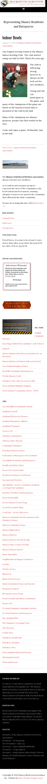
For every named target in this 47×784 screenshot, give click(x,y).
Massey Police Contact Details (15, 545)
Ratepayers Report (10, 589)
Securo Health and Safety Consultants (19, 598)
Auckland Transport (11, 426)
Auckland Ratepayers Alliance (15, 421)
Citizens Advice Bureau (12, 441)
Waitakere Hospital (10, 642)
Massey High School (11, 530)
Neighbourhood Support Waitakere (17, 559)
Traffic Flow (7, 633)
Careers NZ (7, 431)
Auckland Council (9, 411)
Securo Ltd (7, 603)
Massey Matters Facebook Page (16, 540)
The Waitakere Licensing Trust (15, 623)
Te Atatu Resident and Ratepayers (17, 613)
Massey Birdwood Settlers (23, 3)
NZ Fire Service (9, 569)
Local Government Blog (12, 507)
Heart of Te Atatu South (12, 470)
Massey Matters (9, 535)
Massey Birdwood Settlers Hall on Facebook (21, 361)
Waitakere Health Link (12, 638)
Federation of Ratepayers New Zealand (19, 455)
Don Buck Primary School (13, 450)
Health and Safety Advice (13, 465)
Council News (8, 218)
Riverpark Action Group (12, 593)
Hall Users (7, 223)
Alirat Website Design (27, 778)
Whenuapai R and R (10, 657)
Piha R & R (6, 574)
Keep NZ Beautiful (10, 497)
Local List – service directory (15, 512)
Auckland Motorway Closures (15, 416)
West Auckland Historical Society (16, 652)
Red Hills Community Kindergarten (17, 371)
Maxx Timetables (9, 554)
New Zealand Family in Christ (15, 366)
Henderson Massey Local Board (16, 475)
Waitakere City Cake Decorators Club (18, 381)
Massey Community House (14, 525)
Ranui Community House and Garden (18, 584)
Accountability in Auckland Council (17, 406)
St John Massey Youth (11, 376)
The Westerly (8, 628)
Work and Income (10, 662)
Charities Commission (12, 436)
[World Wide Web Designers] (16, 309)
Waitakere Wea (9, 647)
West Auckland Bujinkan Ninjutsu (16, 386)
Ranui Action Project (11, 579)
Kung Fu (6, 348)
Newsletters (7, 228)
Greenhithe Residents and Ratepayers (18, 460)
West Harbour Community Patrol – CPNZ (20, 391)
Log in (40, 778)
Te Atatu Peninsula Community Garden (19, 608)
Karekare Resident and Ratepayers (17, 493)
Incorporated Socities (12, 480)
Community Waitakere (12, 446)
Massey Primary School (12, 549)
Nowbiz (5, 564)
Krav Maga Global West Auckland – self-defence (23, 344)
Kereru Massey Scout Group (14, 502)
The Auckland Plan (10, 618)
